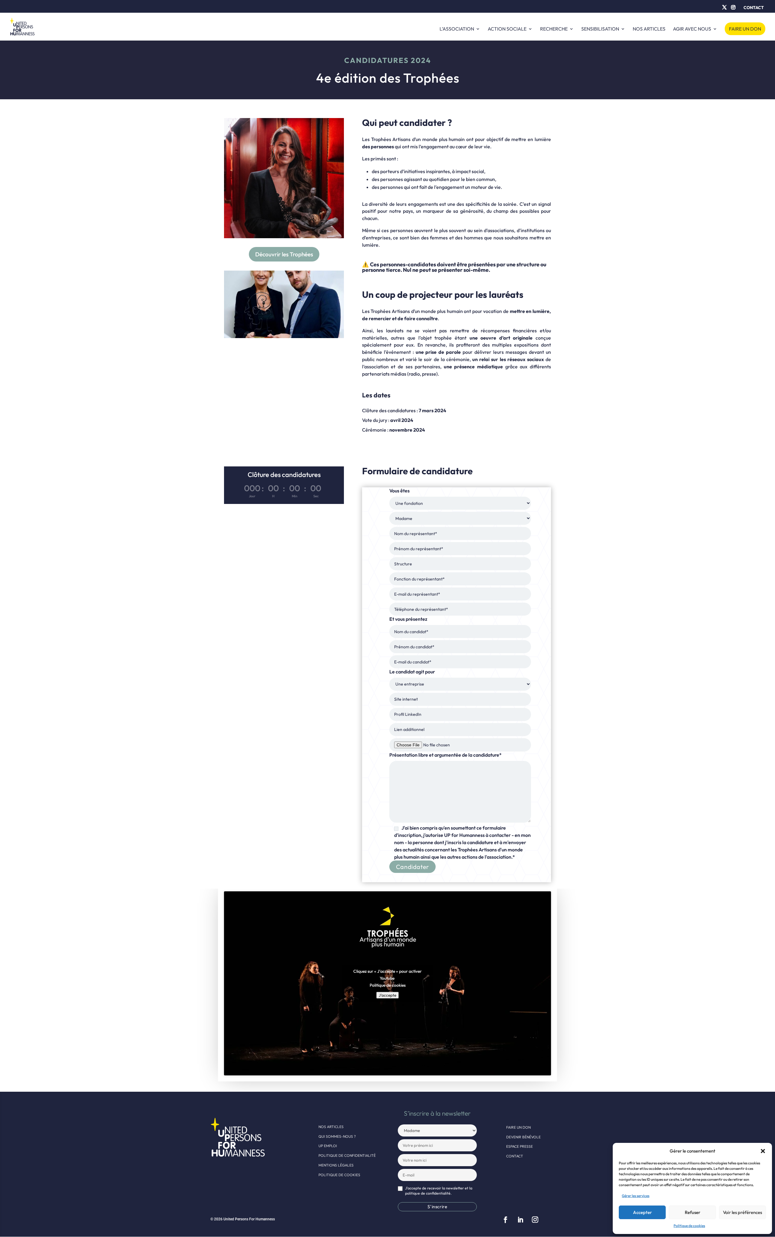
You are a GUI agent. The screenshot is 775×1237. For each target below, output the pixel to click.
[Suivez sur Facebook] (505, 1219)
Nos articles (649, 29)
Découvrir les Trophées (284, 254)
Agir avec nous (692, 29)
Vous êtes (460, 674)
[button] (763, 1151)
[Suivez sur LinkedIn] (520, 1220)
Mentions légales (336, 1165)
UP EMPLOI (327, 1145)
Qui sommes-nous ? (337, 1136)
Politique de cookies (689, 1225)
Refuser (692, 1212)
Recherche (554, 29)
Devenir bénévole (523, 1137)
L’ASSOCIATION (457, 29)
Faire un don (745, 29)
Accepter (642, 1212)
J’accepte (387, 995)
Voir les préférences (742, 1212)
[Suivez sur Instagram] (535, 1219)
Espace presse (519, 1146)
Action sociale (507, 29)
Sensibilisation (600, 29)
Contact (754, 7)
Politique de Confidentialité (347, 1155)
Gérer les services (635, 1195)
